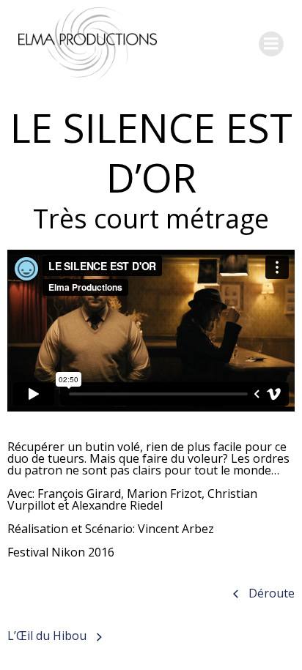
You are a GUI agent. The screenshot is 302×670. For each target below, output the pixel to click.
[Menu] (271, 43)
